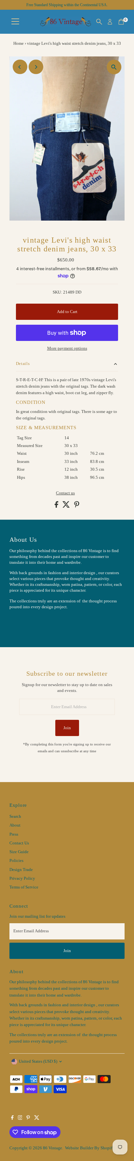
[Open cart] (121, 22)
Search (15, 816)
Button (22, 623)
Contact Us (19, 843)
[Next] (36, 67)
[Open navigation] (15, 22)
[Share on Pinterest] (76, 506)
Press (13, 834)
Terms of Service (23, 887)
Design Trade (21, 869)
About (14, 825)
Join (67, 728)
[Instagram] (20, 1118)
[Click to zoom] (114, 67)
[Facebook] (12, 1118)
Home (18, 43)
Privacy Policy (22, 878)
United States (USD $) (38, 1061)
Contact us (65, 493)
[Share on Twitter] (66, 506)
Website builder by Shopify (89, 1148)
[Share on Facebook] (57, 506)
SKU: (57, 292)
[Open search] (99, 22)
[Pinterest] (28, 1118)
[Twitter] (37, 1118)
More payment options (67, 348)
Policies (16, 860)
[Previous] (20, 67)
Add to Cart (67, 311)
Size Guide (19, 852)
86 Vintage (52, 1148)
